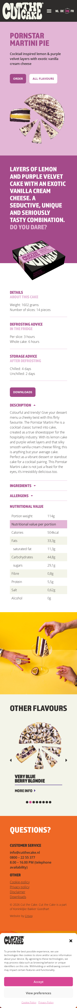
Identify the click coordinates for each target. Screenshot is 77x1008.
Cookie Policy (29, 1002)
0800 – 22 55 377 (22, 857)
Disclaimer (17, 892)
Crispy (29, 916)
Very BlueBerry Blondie (30, 778)
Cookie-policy (20, 882)
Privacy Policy (46, 1002)
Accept (39, 982)
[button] (71, 941)
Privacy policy (19, 887)
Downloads (18, 897)
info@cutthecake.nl (25, 852)
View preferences (38, 993)
